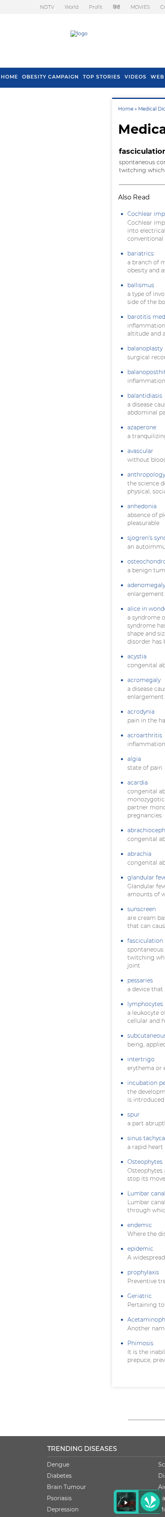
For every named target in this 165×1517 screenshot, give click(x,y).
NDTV (47, 7)
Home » (128, 109)
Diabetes (59, 1475)
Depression (62, 1509)
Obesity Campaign (50, 77)
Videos (136, 77)
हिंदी (116, 7)
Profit (96, 7)
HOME (9, 77)
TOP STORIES (102, 77)
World (71, 7)
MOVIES (140, 7)
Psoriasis (59, 1498)
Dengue (58, 1464)
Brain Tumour (66, 1487)
